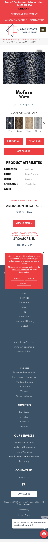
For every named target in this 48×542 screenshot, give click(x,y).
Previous (4, 122)
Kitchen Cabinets (24, 396)
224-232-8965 (25, 5)
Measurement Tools (24, 443)
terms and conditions (20, 269)
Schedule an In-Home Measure (24, 457)
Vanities (24, 391)
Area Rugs (24, 317)
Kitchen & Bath (24, 352)
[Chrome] (38, 123)
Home (6, 40)
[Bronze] (19, 123)
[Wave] (10, 123)
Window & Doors (24, 382)
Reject (31, 278)
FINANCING (35, 141)
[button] (24, 494)
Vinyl (24, 307)
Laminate (24, 303)
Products (34, 40)
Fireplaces (24, 368)
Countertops (24, 387)
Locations (24, 412)
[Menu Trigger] (43, 29)
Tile (24, 312)
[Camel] (28, 123)
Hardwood (24, 298)
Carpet (24, 40)
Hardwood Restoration (24, 447)
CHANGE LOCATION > (24, 9)
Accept (17, 278)
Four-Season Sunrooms (24, 377)
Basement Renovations (24, 373)
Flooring (15, 40)
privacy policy (27, 267)
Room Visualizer (24, 452)
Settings (24, 283)
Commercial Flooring (24, 321)
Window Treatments (24, 347)
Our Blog (24, 417)
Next (44, 122)
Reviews (24, 426)
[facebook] (23, 485)
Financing (24, 461)
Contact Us (13, 141)
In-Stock (24, 326)
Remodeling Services (24, 342)
